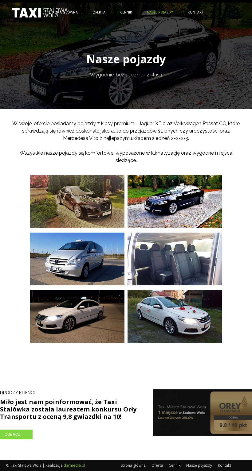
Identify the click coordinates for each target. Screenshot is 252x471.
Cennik (126, 12)
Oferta (99, 12)
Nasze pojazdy (160, 12)
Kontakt (196, 12)
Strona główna (63, 12)
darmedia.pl (74, 465)
